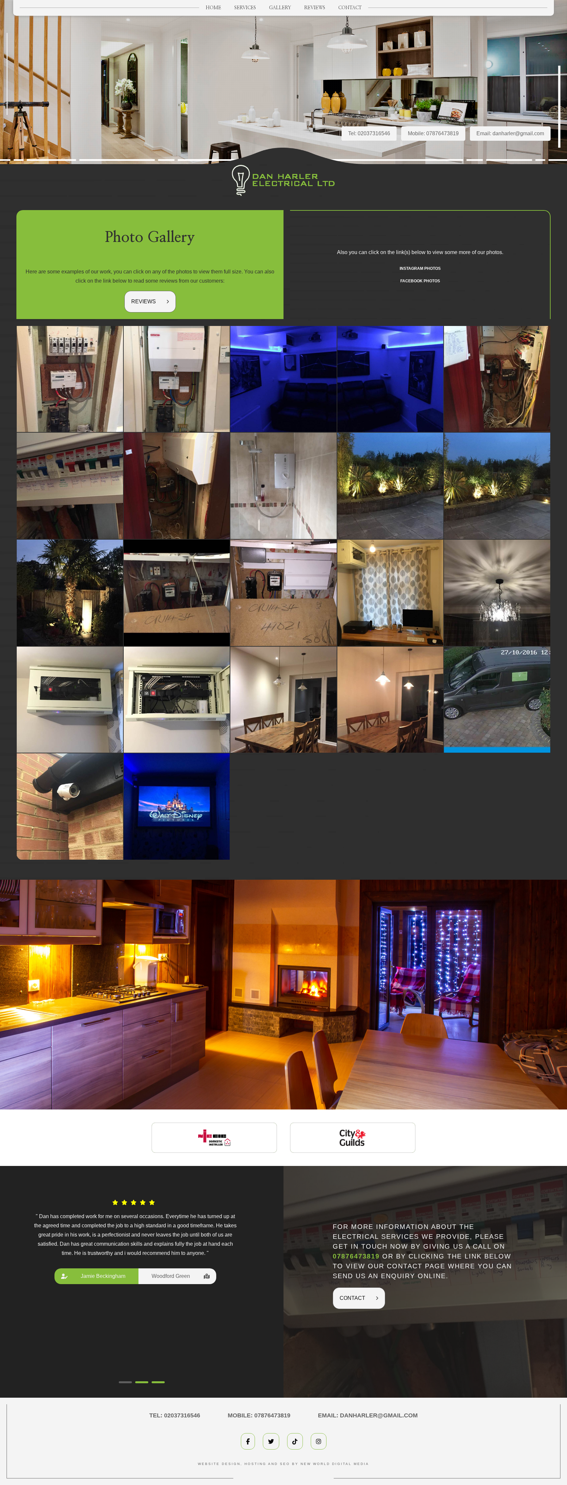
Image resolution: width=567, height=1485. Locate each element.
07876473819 (442, 133)
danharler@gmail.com (518, 133)
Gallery (280, 8)
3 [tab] (158, 1382)
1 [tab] (125, 1382)
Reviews (314, 8)
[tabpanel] (135, 1258)
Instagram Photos (420, 268)
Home (213, 8)
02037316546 (374, 133)
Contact (350, 8)
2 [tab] (141, 1382)
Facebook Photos (420, 281)
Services (245, 8)
